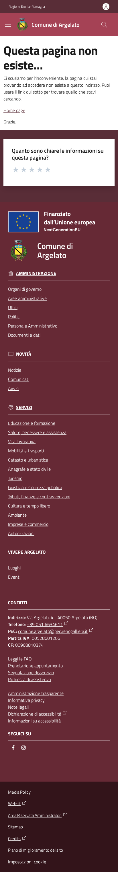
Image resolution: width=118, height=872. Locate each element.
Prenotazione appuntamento (35, 665)
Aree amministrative (27, 298)
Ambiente (17, 514)
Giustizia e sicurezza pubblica (35, 487)
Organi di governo (25, 289)
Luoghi (14, 567)
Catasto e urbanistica (28, 459)
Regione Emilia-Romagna (27, 6)
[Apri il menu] (8, 24)
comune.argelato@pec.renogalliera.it (53, 631)
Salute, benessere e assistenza (37, 432)
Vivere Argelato (27, 552)
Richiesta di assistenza (29, 679)
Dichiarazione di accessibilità (34, 713)
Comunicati (18, 379)
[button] (104, 25)
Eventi (14, 576)
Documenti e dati (24, 335)
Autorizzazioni (21, 533)
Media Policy (19, 792)
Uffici (12, 307)
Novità (23, 354)
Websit (14, 804)
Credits (14, 839)
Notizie (14, 370)
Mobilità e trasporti (26, 450)
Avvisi (13, 388)
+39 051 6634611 (45, 624)
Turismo (15, 478)
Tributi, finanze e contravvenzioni (39, 496)
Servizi (24, 407)
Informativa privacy (26, 700)
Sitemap (15, 826)
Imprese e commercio (28, 524)
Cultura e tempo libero (29, 505)
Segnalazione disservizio (31, 672)
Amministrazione (36, 273)
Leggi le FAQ (20, 658)
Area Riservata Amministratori (35, 815)
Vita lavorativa (22, 441)
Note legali (18, 707)
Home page (14, 110)
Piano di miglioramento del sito (35, 850)
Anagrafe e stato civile (29, 469)
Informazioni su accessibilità (34, 720)
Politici (14, 316)
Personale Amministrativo (32, 325)
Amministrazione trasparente (36, 693)
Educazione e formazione (31, 423)
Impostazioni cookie (27, 861)
